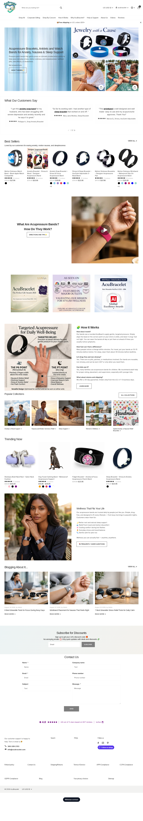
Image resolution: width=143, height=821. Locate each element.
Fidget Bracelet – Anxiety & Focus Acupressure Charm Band (85, 478)
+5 (119, 186)
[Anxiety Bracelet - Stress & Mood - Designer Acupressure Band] (37, 158)
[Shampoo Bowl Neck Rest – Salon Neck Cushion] (21, 458)
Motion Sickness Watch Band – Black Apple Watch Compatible (14, 173)
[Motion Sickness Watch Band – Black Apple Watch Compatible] (15, 158)
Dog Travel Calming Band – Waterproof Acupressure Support (53, 478)
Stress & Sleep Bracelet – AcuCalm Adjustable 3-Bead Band (81, 173)
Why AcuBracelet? (77, 18)
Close (140, 22)
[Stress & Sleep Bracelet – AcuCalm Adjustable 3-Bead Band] (82, 158)
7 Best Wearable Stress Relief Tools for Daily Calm (116, 595)
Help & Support (92, 18)
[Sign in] (133, 7)
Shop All (22, 18)
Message (76, 684)
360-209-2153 (13, 746)
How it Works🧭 (17, 70)
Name (25, 663)
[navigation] (68, 130)
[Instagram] (103, 743)
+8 (51, 186)
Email (25, 673)
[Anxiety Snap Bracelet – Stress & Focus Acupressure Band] (60, 158)
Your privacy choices (81, 779)
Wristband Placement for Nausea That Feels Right (71, 595)
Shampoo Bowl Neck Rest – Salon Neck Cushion (19, 478)
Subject (25, 684)
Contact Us (31, 765)
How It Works (63, 18)
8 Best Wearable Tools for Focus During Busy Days (26, 595)
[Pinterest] (108, 743)
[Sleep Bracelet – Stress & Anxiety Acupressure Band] (122, 458)
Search (53, 738)
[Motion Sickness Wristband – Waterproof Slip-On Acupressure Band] (128, 158)
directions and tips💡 (38, 235)
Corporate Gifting (33, 18)
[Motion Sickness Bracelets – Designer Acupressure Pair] (105, 158)
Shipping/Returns (57, 765)
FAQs (76, 738)
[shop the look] (75, 55)
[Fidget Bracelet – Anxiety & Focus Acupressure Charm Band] (88, 458)
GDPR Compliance (11, 779)
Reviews (121, 18)
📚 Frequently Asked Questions (92, 544)
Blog (40, 779)
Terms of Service (79, 765)
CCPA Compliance (126, 765)
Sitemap (111, 779)
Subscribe (88, 644)
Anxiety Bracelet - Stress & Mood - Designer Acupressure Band (37, 173)
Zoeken (61, 8)
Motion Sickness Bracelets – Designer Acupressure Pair (105, 173)
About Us (104, 18)
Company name (78, 663)
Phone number (78, 673)
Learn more (84, 386)
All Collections (128, 395)
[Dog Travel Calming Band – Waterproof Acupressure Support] (54, 458)
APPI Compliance (103, 765)
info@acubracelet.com (16, 750)
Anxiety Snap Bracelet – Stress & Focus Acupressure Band (59, 173)
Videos (112, 18)
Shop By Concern (49, 18)
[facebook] (98, 743)
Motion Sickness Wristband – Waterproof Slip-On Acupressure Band (128, 173)
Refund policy (9, 765)
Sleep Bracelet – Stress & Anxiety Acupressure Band (118, 478)
